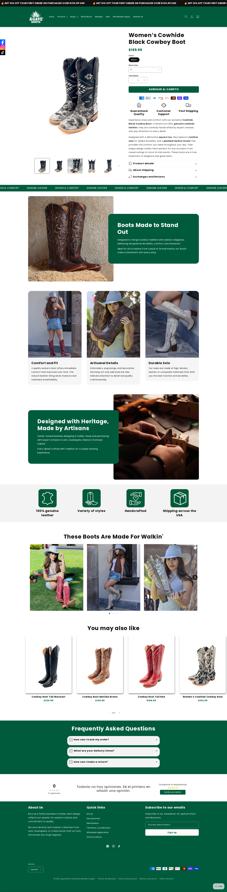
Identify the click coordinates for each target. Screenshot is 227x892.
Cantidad (133, 75)
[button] (62, 16)
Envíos (90, 814)
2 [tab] (112, 613)
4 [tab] (117, 613)
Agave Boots (65, 879)
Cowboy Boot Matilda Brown (100, 696)
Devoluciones (93, 818)
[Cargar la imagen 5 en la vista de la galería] (108, 165)
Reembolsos (93, 823)
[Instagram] (2, 47)
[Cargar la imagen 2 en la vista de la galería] (58, 165)
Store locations (94, 837)
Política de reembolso (107, 879)
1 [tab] (109, 613)
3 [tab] (114, 613)
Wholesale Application (98, 832)
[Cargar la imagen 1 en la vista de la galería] (42, 165)
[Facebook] (2, 42)
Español (34, 869)
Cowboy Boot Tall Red (151, 696)
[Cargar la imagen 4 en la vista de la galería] (91, 165)
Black (134, 59)
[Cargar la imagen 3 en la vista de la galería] (75, 165)
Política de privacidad (127, 879)
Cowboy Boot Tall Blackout (48, 696)
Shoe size (133, 65)
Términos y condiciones (98, 827)
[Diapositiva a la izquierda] (31, 166)
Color (131, 55)
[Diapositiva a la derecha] (119, 166)
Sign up (172, 832)
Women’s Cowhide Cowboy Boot (203, 696)
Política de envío (167, 879)
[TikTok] (2, 52)
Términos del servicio (148, 879)
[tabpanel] (56, 577)
